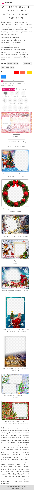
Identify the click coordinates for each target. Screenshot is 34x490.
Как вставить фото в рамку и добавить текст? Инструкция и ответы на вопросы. (13, 83)
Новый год (5, 68)
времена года (6, 438)
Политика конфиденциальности (17, 486)
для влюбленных (18, 438)
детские (3, 442)
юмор (12, 68)
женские (18, 440)
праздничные (23, 435)
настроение (27, 64)
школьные (11, 442)
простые (19, 442)
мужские (25, 440)
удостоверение (12, 64)
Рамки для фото (14, 433)
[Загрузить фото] (5, 93)
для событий (11, 435)
